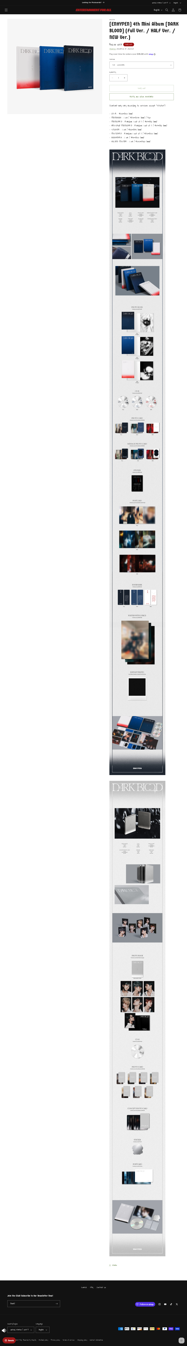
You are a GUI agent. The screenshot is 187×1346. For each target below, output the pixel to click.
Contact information (96, 1340)
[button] (6, 10)
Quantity (112, 72)
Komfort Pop (17, 1340)
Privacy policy (55, 1340)
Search (84, 1287)
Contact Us (101, 1287)
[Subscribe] (56, 1303)
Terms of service (69, 1340)
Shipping (112, 49)
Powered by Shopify (29, 1340)
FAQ (92, 1287)
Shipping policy (82, 1340)
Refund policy (43, 1340)
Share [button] (114, 1265)
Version (112, 59)
